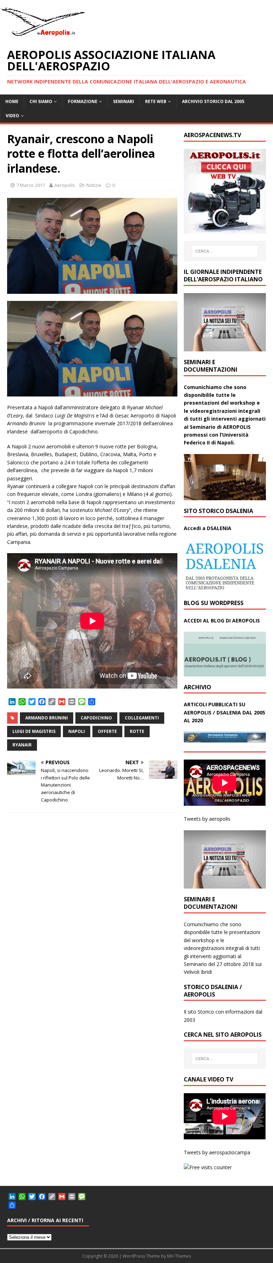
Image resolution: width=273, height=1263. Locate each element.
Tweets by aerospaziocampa (217, 1152)
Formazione (82, 101)
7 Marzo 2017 (30, 185)
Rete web (155, 101)
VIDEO (12, 116)
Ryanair (22, 745)
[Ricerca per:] (225, 251)
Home (11, 101)
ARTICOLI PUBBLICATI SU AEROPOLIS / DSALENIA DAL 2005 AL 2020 (224, 712)
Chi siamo (41, 101)
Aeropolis (64, 185)
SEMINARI (123, 101)
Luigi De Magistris (33, 731)
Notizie (93, 185)
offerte (107, 731)
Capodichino (96, 718)
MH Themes (179, 1256)
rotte (137, 731)
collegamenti (142, 718)
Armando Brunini (46, 718)
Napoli (76, 731)
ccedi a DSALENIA (209, 528)
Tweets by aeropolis (207, 818)
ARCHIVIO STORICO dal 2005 (213, 101)
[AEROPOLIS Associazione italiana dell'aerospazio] (42, 36)
